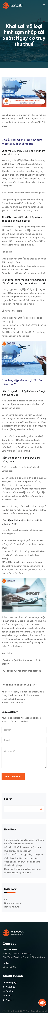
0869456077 (9, 967)
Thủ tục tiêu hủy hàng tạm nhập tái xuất (21, 670)
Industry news (11, 906)
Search (8, 798)
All (5, 899)
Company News (12, 903)
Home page (11, 982)
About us (10, 987)
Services (10, 991)
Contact (10, 1000)
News (9, 995)
